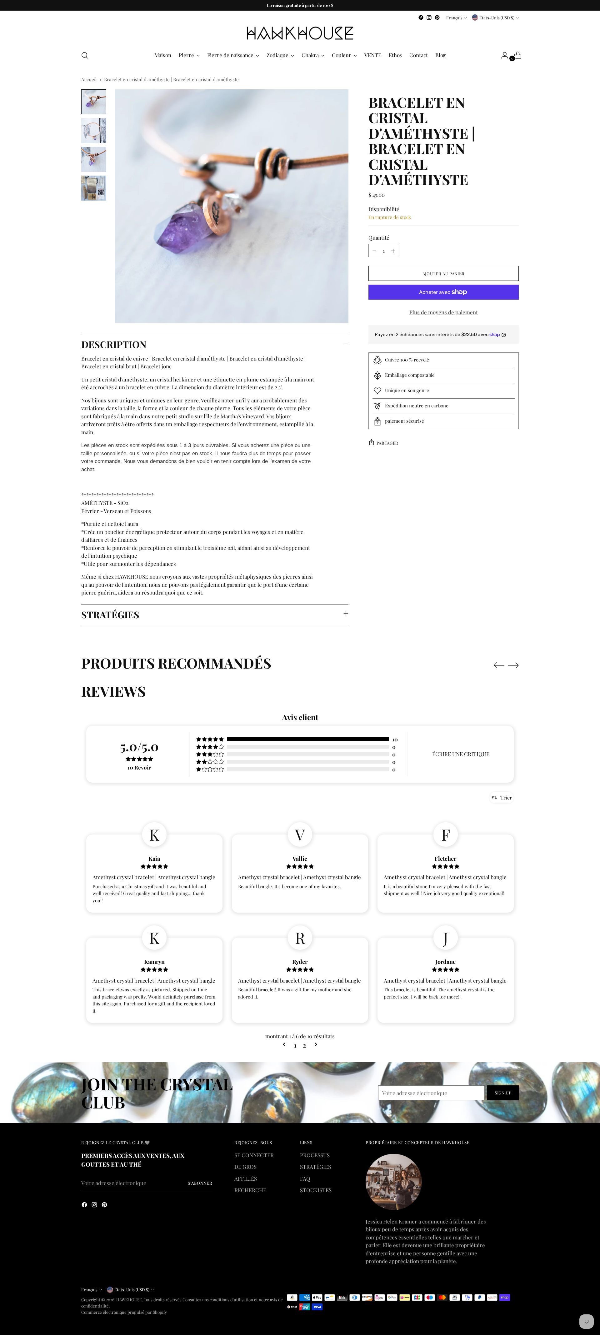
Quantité (378, 237)
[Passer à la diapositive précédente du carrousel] (499, 665)
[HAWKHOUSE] (300, 33)
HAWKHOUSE (129, 1299)
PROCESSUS (315, 1155)
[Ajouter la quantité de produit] (393, 250)
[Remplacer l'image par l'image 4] (93, 188)
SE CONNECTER (254, 1155)
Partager (387, 443)
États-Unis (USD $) (496, 17)
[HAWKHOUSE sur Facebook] (421, 17)
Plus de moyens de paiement (443, 312)
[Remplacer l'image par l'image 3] (93, 159)
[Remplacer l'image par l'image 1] (93, 101)
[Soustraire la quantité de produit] (374, 250)
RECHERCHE (250, 1190)
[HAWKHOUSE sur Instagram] (429, 17)
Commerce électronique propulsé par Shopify (124, 1312)
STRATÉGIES (315, 1166)
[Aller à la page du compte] (502, 55)
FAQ (305, 1178)
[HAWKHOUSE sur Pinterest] (437, 17)
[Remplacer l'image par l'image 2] (93, 130)
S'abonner (200, 1183)
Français (454, 17)
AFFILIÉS (245, 1178)
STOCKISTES (316, 1190)
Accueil (89, 79)
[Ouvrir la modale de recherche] (84, 55)
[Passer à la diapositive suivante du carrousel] (513, 665)
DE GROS (245, 1166)
